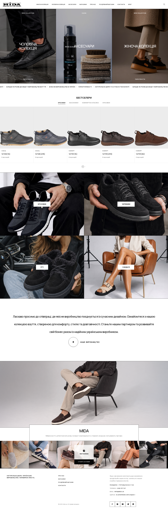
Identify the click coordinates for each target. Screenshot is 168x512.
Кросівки (61, 103)
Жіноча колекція (42, 4)
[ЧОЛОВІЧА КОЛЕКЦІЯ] (84, 46)
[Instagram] (117, 504)
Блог (130, 4)
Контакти (121, 4)
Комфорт (72, 151)
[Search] (164, 4)
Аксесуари (72, 4)
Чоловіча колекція (58, 4)
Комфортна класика (90, 103)
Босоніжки (73, 103)
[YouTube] (122, 504)
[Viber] (133, 504)
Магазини (83, 4)
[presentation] (16, 157)
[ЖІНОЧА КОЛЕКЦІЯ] (28, 46)
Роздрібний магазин (106, 4)
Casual (3, 151)
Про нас (93, 4)
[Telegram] (128, 504)
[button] (85, 166)
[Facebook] (112, 504)
